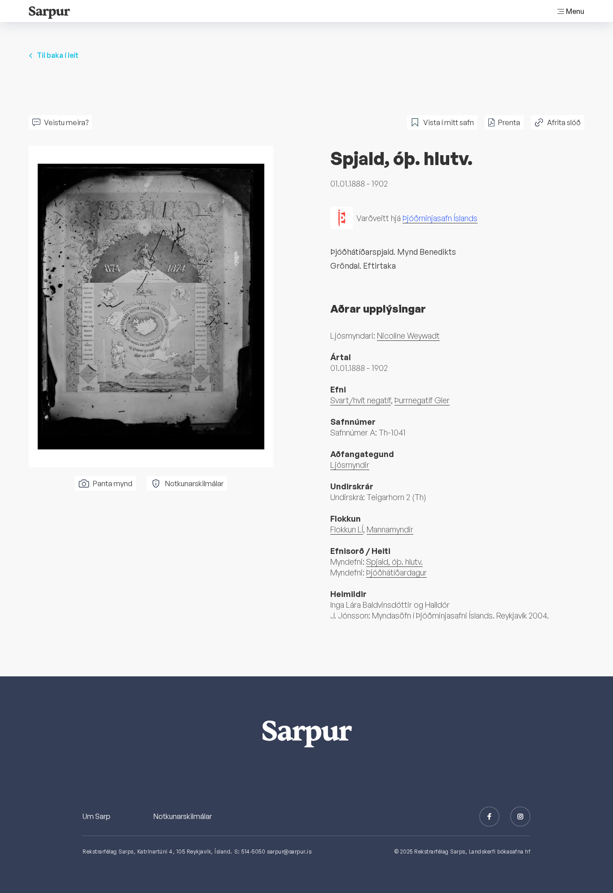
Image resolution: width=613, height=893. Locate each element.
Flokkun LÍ (346, 529)
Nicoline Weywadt (408, 335)
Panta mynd (112, 483)
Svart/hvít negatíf (360, 400)
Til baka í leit (58, 55)
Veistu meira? (66, 122)
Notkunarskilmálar (194, 483)
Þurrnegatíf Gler (422, 400)
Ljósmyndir (349, 465)
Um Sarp (96, 816)
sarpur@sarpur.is (289, 851)
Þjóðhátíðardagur (396, 572)
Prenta (509, 122)
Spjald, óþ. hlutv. (394, 561)
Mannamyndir (390, 529)
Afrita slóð (564, 122)
